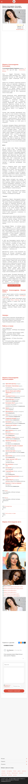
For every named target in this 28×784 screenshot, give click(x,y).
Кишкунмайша (22, 69)
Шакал (7, 408)
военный (21, 773)
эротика (15, 775)
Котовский (8, 467)
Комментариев (19, 29)
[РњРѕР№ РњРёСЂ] (23, 642)
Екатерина (8, 421)
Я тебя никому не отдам (10, 513)
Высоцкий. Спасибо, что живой (14, 445)
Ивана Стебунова (15, 299)
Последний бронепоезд (12, 476)
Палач (6, 490)
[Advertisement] (14, 45)
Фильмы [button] (3, 758)
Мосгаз (6, 497)
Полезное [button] (3, 764)
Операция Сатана (10, 396)
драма (19, 770)
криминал (24, 770)
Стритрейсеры (10, 471)
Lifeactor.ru (22, 778)
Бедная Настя (9, 479)
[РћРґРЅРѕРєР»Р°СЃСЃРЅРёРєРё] (21, 642)
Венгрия (4, 71)
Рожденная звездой (11, 418)
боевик (14, 770)
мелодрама (9, 770)
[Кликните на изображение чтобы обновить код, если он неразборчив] (8, 686)
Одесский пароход (11, 383)
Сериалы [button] (3, 761)
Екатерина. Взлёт (10, 403)
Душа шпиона (9, 430)
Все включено (9, 464)
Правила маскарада (11, 440)
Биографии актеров (15, 778)
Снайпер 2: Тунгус (10, 437)
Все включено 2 (10, 433)
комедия (3, 770)
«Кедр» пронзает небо (12, 459)
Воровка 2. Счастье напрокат (13, 483)
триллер (10, 775)
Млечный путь (9, 411)
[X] (25, 642)
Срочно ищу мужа (10, 450)
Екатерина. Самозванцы (12, 385)
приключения (15, 773)
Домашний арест (10, 399)
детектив (3, 773)
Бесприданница (8, 506)
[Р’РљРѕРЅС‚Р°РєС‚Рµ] (19, 642)
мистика (8, 773)
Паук (7, 415)
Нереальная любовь (11, 425)
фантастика (4, 775)
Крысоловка (9, 455)
